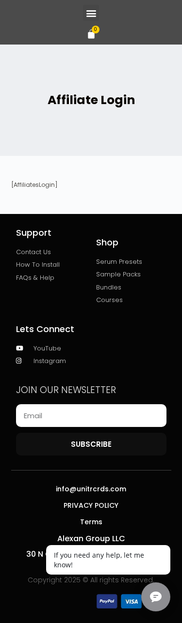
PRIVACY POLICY (91, 505)
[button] (91, 13)
